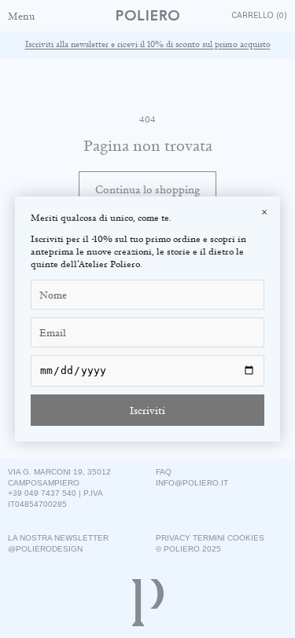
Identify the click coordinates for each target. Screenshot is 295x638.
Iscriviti (147, 410)
